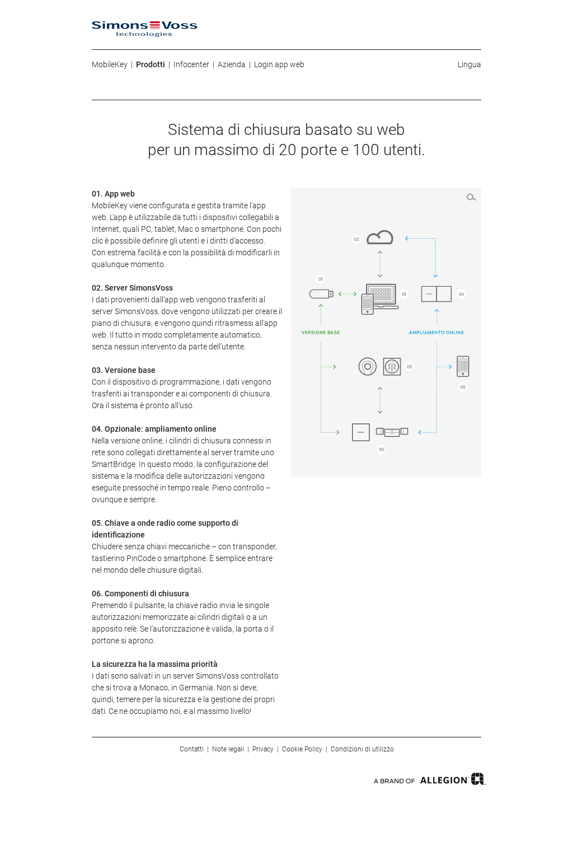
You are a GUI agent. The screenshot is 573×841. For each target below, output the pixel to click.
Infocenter (191, 64)
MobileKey (110, 64)
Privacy (263, 749)
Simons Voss (145, 29)
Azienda (232, 64)
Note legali (228, 749)
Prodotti (150, 64)
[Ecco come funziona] (386, 332)
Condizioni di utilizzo (362, 749)
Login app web (279, 64)
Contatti (192, 749)
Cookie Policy (302, 749)
